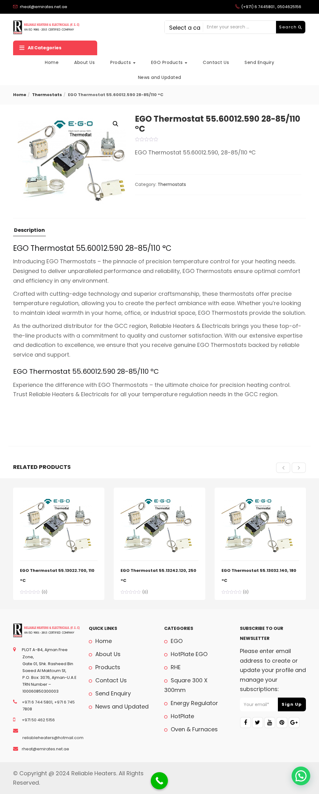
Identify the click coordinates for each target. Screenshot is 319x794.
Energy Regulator (193, 703)
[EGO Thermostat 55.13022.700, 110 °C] (56, 498)
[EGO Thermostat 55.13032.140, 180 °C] (257, 498)
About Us (84, 62)
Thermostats (47, 95)
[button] (115, 123)
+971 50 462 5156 (38, 720)
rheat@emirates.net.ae (45, 749)
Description (29, 231)
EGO (176, 641)
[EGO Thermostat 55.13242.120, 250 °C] (156, 498)
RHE (175, 667)
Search (288, 27)
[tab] (29, 232)
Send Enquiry (259, 62)
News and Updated (159, 77)
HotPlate (181, 716)
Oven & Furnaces (193, 729)
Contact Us (216, 62)
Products (121, 62)
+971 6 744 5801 (36, 702)
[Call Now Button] (159, 780)
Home (52, 62)
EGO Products (167, 62)
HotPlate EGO (188, 654)
